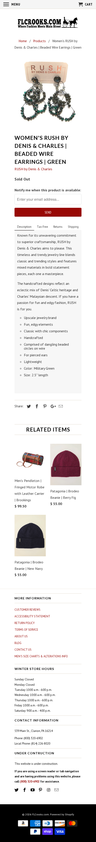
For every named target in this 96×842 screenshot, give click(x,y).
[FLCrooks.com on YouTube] (33, 789)
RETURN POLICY (25, 623)
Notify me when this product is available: (48, 190)
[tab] (24, 227)
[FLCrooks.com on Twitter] (17, 789)
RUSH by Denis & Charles (33, 169)
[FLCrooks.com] (48, 23)
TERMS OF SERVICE (26, 630)
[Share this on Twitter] (28, 406)
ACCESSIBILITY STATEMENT (32, 616)
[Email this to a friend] (60, 406)
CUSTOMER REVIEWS (27, 610)
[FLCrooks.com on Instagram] (48, 789)
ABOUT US (21, 636)
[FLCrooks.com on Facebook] (25, 789)
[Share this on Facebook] (36, 406)
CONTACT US (23, 650)
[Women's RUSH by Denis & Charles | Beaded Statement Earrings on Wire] (48, 93)
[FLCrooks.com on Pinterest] (40, 789)
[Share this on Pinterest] (44, 406)
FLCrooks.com (40, 814)
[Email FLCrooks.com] (56, 789)
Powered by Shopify (62, 814)
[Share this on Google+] (52, 406)
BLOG (18, 643)
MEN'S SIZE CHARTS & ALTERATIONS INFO (41, 656)
